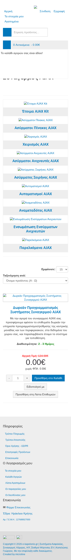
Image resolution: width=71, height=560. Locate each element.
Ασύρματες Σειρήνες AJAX (35, 178)
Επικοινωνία (11, 458)
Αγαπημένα (12, 21)
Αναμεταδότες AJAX (35, 211)
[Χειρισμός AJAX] (35, 136)
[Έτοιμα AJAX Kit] (35, 103)
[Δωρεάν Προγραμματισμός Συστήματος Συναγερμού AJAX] (35, 295)
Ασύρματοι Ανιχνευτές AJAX (35, 161)
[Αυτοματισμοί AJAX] (35, 186)
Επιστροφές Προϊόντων (17, 452)
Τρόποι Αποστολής (15, 440)
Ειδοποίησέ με (35, 386)
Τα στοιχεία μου (14, 16)
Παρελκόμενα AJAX (36, 248)
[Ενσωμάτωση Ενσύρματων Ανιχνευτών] (35, 219)
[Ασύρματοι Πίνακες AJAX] (36, 120)
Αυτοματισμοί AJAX (35, 194)
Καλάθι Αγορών (13, 477)
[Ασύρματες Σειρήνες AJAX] (35, 169)
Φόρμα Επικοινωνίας (18, 507)
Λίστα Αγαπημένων (15, 483)
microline (20, 554)
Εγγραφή (59, 11)
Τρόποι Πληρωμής (15, 433)
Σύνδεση (45, 11)
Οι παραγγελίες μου (15, 489)
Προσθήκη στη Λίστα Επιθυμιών (35, 394)
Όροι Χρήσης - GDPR (16, 446)
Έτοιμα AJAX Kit (35, 112)
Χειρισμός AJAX (36, 145)
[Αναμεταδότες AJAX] (36, 202)
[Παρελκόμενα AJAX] (35, 239)
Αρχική (8, 11)
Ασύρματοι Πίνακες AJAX (35, 128)
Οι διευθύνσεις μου (15, 495)
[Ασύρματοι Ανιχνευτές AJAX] (35, 153)
